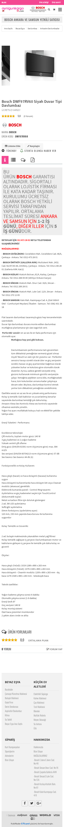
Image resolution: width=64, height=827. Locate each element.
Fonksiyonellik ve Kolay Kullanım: (18, 465)
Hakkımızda (38, 747)
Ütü (35, 728)
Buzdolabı (9, 689)
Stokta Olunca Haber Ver (40, 150)
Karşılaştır (34, 146)
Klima (7, 715)
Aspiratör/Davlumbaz (13, 711)
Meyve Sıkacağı (40, 719)
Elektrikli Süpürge (41, 694)
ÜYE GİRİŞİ (44, 2)
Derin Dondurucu (11, 706)
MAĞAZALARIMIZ (40, 755)
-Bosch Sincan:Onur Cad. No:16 (46, 767)
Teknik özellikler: (10, 584)
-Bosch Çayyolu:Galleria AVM (45, 772)
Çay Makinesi (39, 702)
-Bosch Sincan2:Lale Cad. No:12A (44, 778)
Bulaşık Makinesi (12, 698)
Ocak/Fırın (9, 702)
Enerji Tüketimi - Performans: (16, 422)
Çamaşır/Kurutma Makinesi (16, 693)
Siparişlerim (9, 751)
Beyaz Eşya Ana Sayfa (13, 724)
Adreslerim (9, 755)
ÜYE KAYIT (56, 2)
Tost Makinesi (39, 707)
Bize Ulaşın (9, 760)
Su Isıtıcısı (38, 724)
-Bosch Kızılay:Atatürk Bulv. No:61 (45, 785)
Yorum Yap (55, 649)
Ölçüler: (5, 555)
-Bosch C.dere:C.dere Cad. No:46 (44, 761)
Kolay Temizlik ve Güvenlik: (15, 526)
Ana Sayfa (8, 28)
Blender (37, 711)
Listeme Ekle (13, 146)
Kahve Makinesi (40, 698)
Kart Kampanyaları (12, 747)
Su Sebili (8, 719)
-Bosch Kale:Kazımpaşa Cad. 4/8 (45, 793)
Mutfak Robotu (40, 715)
